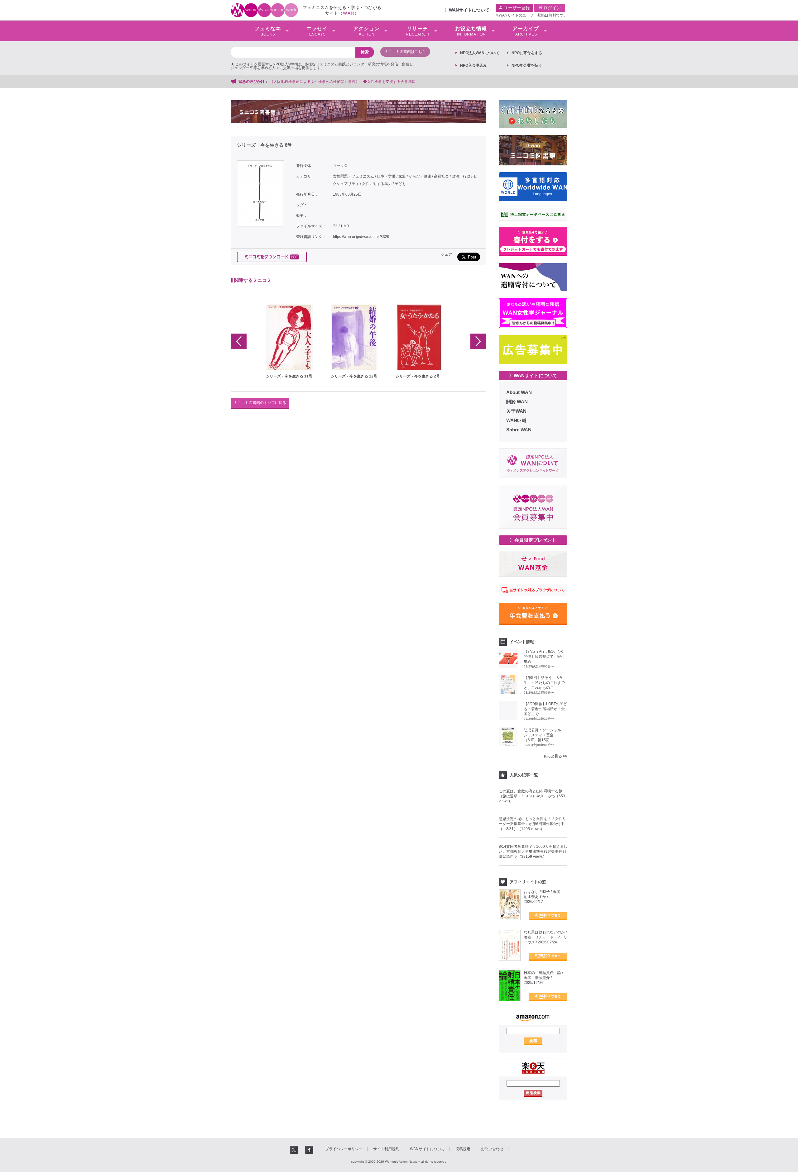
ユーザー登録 (516, 7)
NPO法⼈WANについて (479, 53)
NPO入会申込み (473, 65)
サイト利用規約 (386, 1149)
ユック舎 (340, 166)
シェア (446, 254)
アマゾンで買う (548, 916)
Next (478, 341)
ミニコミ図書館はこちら (405, 52)
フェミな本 (267, 31)
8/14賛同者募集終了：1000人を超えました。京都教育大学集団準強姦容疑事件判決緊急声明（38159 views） (533, 851)
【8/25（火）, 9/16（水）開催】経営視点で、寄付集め (545, 656)
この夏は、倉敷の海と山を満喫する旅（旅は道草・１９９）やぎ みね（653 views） (532, 796)
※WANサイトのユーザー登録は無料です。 (531, 15)
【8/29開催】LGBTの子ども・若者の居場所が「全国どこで (545, 709)
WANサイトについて (469, 9)
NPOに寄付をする (527, 53)
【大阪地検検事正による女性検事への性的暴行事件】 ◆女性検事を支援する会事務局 (343, 81)
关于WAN (516, 411)
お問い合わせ (492, 1149)
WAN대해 (516, 420)
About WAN (519, 392)
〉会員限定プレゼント (533, 540)
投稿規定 (462, 1149)
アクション (366, 31)
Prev (239, 341)
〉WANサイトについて (533, 375)
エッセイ (317, 31)
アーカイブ (525, 31)
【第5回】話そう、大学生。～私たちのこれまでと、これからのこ (544, 683)
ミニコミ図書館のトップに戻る (260, 403)
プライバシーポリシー (344, 1149)
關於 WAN (517, 401)
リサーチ (418, 31)
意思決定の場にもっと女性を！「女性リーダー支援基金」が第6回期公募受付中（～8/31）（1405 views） (532, 824)
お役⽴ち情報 (471, 31)
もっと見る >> (555, 756)
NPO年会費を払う (527, 65)
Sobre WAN (518, 429)
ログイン (551, 7)
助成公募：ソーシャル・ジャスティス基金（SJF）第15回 (544, 735)
